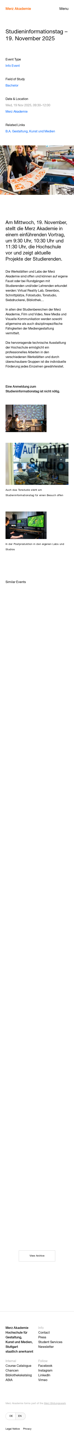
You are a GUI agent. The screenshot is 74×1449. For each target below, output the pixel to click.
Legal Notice (13, 1429)
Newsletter (46, 1347)
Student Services (50, 1342)
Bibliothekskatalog (19, 1375)
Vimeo (42, 1380)
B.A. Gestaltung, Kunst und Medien (30, 131)
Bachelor (12, 85)
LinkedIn (44, 1375)
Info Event (13, 66)
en (20, 1416)
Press (42, 1337)
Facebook (45, 1366)
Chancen (12, 1370)
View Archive (37, 1256)
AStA (9, 1380)
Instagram (45, 1370)
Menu (63, 9)
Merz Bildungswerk (55, 1403)
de (11, 1416)
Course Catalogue (18, 1366)
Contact (44, 1332)
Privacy (27, 1429)
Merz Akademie (18, 9)
